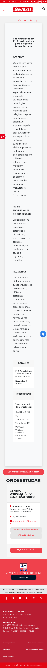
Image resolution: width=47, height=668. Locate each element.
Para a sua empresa (36, 643)
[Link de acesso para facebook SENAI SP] (31, 2)
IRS (28, 2)
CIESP (11, 2)
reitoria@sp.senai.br (24, 631)
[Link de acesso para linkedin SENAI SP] (40, 2)
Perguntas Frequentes (35, 650)
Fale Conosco (8, 656)
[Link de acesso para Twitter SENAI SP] (34, 2)
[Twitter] (13, 598)
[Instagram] (34, 598)
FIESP (5, 2)
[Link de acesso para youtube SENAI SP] (37, 2)
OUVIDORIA (40, 589)
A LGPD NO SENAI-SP (34, 592)
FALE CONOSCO (8, 589)
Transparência (9, 643)
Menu (4, 9)
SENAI (23, 2)
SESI (17, 2)
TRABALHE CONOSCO (25, 589)
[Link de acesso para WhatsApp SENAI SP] (45, 2)
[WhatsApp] (41, 598)
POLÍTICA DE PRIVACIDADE (15, 592)
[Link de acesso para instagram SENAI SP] (43, 2)
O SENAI (6, 650)
